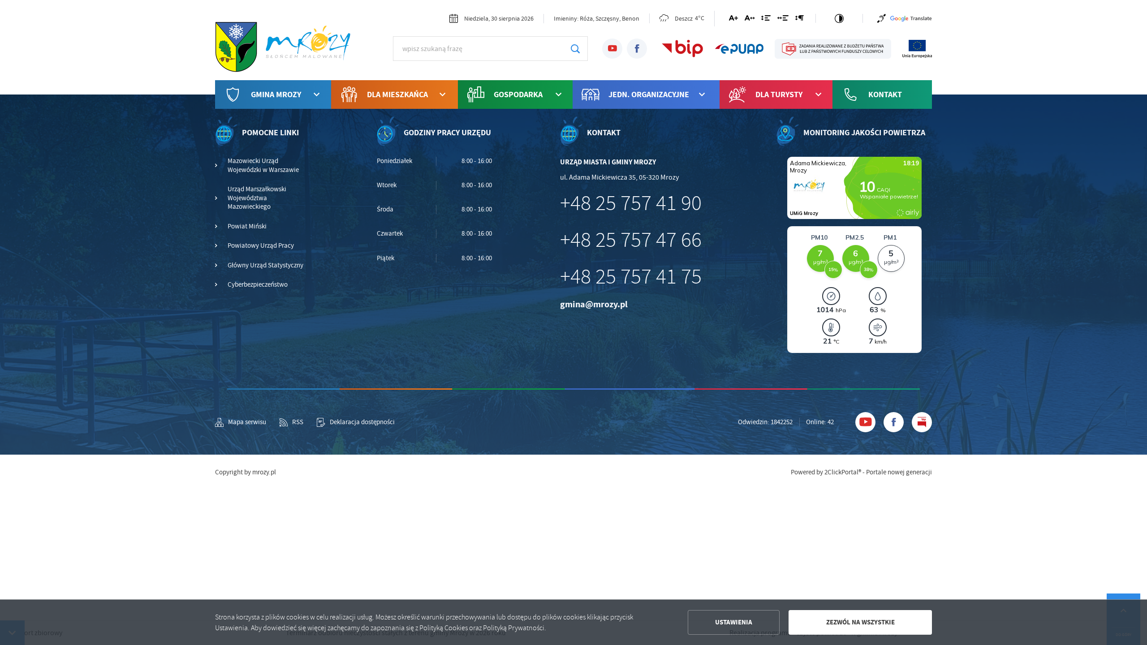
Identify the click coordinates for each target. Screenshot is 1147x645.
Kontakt (885, 94)
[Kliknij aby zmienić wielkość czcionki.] (733, 19)
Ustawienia (733, 622)
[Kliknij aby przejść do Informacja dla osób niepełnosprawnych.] (881, 18)
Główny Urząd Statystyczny (265, 265)
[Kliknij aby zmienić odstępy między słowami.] (783, 19)
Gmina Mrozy (276, 94)
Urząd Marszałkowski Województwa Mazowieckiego (257, 198)
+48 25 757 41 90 (631, 203)
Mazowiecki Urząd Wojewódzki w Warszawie (263, 165)
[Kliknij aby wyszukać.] (575, 48)
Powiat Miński (247, 226)
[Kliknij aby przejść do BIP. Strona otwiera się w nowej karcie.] (682, 49)
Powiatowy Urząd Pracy (261, 245)
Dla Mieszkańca (397, 94)
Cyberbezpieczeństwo (258, 284)
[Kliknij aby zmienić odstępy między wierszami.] (766, 19)
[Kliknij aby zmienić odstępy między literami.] (749, 19)
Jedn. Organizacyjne (648, 94)
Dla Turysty (778, 94)
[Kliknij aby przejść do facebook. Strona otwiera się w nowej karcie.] (637, 49)
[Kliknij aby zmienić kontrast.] (839, 18)
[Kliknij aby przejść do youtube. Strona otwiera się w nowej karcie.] (612, 49)
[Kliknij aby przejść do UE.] (917, 49)
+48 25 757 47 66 (631, 240)
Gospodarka (518, 94)
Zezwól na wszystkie (860, 622)
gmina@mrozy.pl (594, 304)
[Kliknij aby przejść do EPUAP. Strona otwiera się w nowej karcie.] (739, 49)
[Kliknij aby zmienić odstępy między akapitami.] (799, 19)
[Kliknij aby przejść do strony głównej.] (286, 47)
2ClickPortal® (842, 472)
